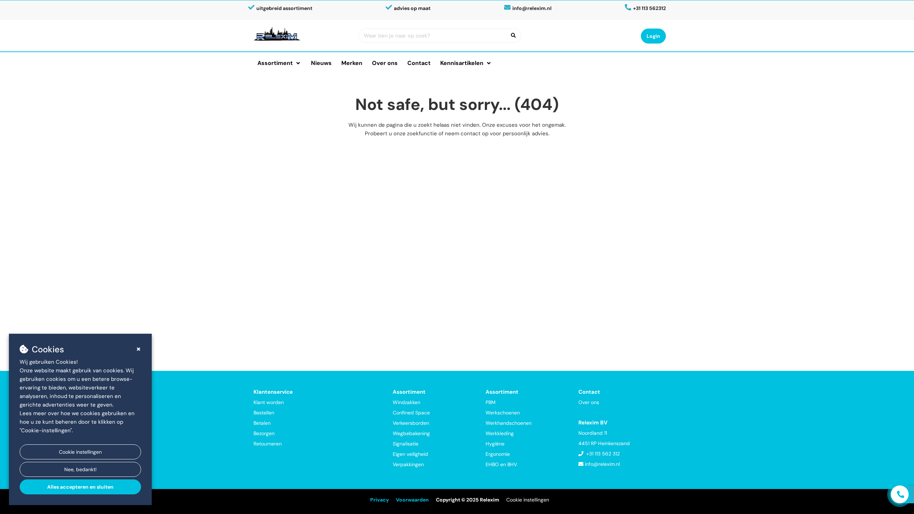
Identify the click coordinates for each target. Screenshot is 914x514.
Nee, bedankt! (80, 469)
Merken (351, 63)
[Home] (300, 34)
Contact (419, 63)
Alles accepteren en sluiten (80, 487)
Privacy (379, 500)
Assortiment (275, 63)
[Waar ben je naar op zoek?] (513, 36)
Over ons (385, 63)
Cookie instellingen (80, 452)
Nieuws (321, 63)
